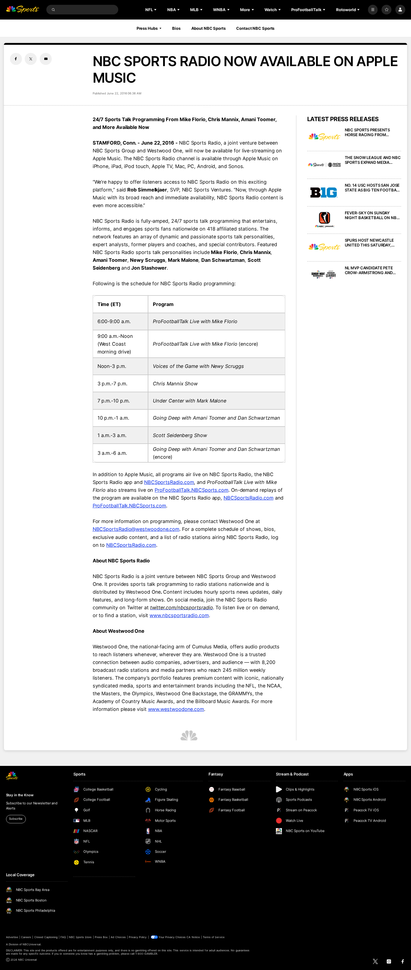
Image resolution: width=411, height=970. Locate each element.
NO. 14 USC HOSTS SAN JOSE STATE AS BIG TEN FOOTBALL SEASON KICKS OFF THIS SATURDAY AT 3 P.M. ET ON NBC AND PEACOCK (373, 187)
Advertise (12, 937)
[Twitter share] (31, 59)
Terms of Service (213, 937)
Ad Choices (118, 937)
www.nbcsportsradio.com (179, 615)
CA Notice (193, 937)
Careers (26, 937)
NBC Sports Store (80, 937)
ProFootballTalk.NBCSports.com (191, 490)
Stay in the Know (20, 795)
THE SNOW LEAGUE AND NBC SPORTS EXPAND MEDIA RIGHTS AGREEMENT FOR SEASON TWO (373, 160)
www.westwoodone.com (176, 709)
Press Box (101, 937)
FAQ (63, 937)
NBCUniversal (32, 944)
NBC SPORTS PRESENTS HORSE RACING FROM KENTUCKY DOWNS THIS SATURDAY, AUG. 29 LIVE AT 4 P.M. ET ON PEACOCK (373, 132)
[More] (373, 10)
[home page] (22, 9)
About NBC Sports (208, 28)
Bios (176, 28)
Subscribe (16, 818)
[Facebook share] (16, 59)
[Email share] (46, 59)
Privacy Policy (138, 937)
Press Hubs (147, 28)
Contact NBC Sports (255, 28)
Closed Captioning (46, 937)
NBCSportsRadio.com (169, 482)
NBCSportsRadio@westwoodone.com (136, 529)
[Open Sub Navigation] (156, 9)
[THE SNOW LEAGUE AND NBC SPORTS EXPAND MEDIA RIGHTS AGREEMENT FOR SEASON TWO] (324, 165)
